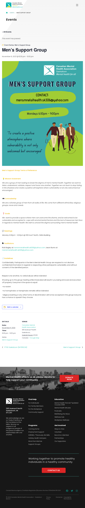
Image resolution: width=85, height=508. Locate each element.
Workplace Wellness (62, 420)
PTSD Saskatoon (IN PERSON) (15, 347)
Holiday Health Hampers (37, 438)
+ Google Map (34, 338)
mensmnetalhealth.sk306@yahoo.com (29, 247)
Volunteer (58, 432)
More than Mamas (35, 441)
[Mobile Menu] (77, 5)
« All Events (6, 32)
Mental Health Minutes (63, 408)
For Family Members (35, 406)
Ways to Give (59, 429)
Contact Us (54, 470)
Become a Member (62, 435)
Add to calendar (12, 307)
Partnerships (59, 438)
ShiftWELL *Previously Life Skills (39, 435)
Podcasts (58, 411)
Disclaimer (59, 497)
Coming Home (33, 429)
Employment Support (36, 432)
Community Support (36, 412)
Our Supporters (60, 441)
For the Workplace (35, 409)
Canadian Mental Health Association (29, 326)
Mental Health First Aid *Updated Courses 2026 (66, 404)
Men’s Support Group (10, 340)
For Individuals (33, 403)
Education (59, 399)
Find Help (32, 399)
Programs (32, 425)
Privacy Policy (48, 498)
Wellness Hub (59, 417)
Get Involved (60, 425)
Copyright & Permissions (67, 498)
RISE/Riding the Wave (62, 414)
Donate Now (69, 378)
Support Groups (34, 444)
